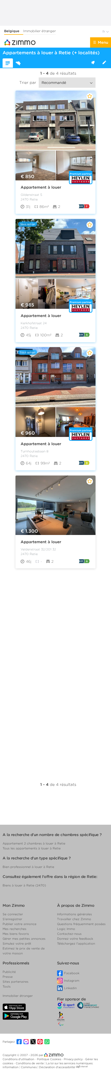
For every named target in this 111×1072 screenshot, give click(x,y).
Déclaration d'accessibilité (57, 1067)
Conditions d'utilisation (19, 1059)
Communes (29, 1067)
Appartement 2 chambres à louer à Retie (34, 843)
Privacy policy (73, 1059)
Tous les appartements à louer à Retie (32, 848)
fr (104, 31)
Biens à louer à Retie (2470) (24, 885)
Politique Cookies (49, 1059)
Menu (103, 42)
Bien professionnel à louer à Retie (28, 867)
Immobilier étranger (39, 31)
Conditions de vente (30, 1063)
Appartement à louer (41, 187)
